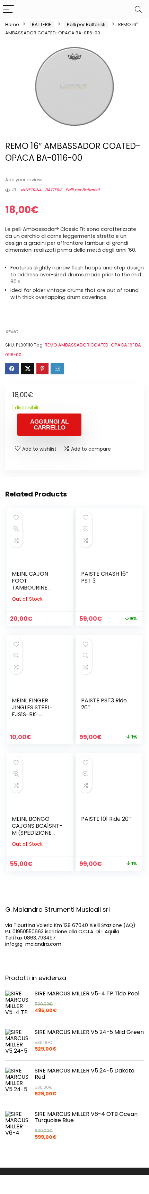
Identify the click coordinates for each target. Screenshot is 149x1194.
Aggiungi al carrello (49, 424)
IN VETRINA (31, 190)
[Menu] (8, 9)
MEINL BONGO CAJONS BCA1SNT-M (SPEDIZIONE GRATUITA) (37, 829)
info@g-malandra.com (33, 944)
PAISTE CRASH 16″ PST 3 (104, 577)
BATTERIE (41, 24)
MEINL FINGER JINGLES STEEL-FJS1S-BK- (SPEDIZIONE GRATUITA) (32, 714)
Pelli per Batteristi (86, 24)
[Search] (138, 9)
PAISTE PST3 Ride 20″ (104, 703)
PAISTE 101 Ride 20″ (106, 819)
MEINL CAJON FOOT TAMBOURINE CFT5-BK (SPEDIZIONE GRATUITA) (30, 591)
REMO (12, 332)
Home (12, 24)
